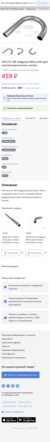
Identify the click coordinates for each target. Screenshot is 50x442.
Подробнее (32, 3)
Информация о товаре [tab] (11, 118)
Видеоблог (7, 339)
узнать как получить (33, 88)
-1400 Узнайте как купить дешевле (20, 70)
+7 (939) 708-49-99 (9, 402)
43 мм (5, 176)
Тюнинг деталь (9, 141)
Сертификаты (8, 354)
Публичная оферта (11, 342)
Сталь (5, 158)
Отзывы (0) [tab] (30, 118)
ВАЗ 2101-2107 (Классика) (12, 9)
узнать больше (34, 84)
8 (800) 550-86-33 (24, 402)
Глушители (31, 9)
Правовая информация (13, 350)
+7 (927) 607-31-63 (24, 406)
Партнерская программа (14, 357)
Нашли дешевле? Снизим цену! (13, 84)
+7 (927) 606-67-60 (9, 406)
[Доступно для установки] (27, 420)
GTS (4, 167)
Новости (6, 346)
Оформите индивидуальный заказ (22, 375)
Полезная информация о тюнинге (19, 335)
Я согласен (43, 3)
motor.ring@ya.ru (14, 411)
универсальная (9, 150)
